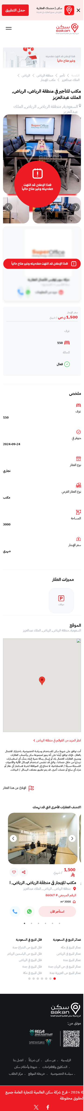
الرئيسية (75, 75)
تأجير (62, 75)
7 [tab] (29, 978)
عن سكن (51, 1060)
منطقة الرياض (45, 75)
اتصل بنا (19, 1060)
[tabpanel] (63, 956)
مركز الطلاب (17, 1073)
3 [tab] (45, 923)
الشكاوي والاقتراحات (56, 1066)
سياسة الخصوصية (63, 1073)
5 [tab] (31, 923)
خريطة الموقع (37, 1073)
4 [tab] (38, 923)
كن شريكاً (35, 1060)
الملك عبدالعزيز (71, 80)
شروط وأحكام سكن (26, 1066)
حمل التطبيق (15, 10)
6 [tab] (24, 923)
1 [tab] (59, 923)
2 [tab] (52, 923)
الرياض (26, 75)
